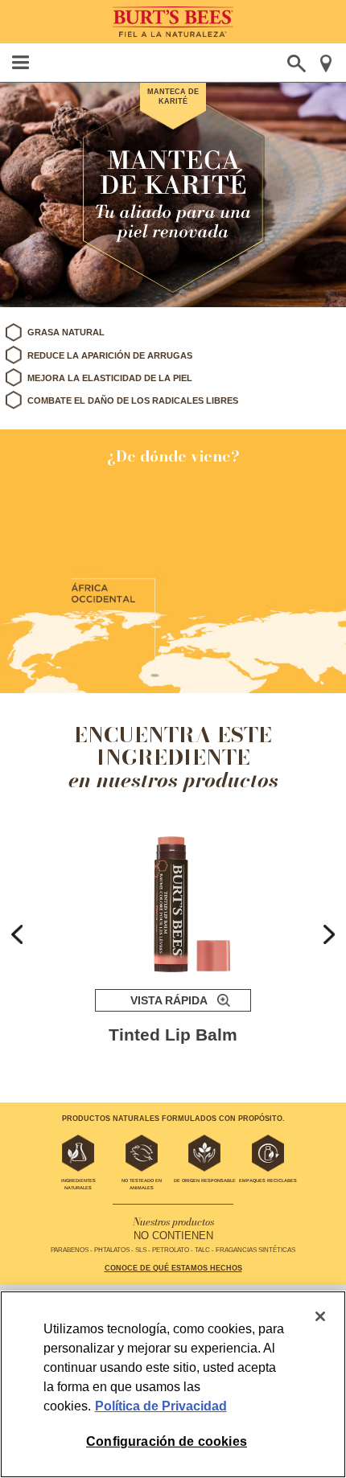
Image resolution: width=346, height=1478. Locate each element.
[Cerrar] (320, 1316)
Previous (17, 934)
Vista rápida (169, 1000)
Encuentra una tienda (325, 63)
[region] (173, 1384)
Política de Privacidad (161, 1406)
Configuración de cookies (166, 1441)
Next (329, 934)
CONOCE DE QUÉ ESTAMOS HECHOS (173, 1268)
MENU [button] (21, 62)
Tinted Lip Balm (173, 1034)
